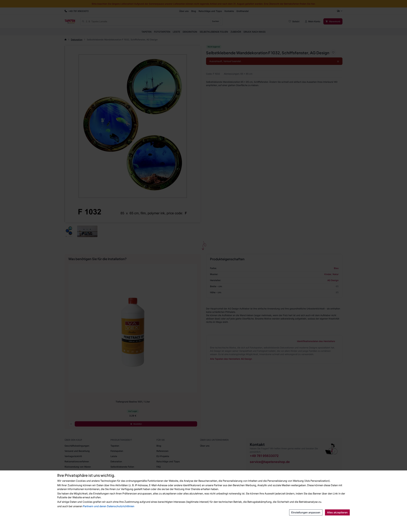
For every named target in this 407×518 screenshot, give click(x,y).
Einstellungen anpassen (305, 512)
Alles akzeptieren (337, 512)
